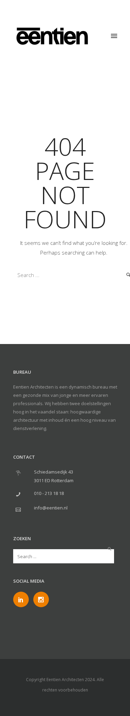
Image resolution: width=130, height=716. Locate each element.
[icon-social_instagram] (41, 599)
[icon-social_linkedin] (22, 599)
